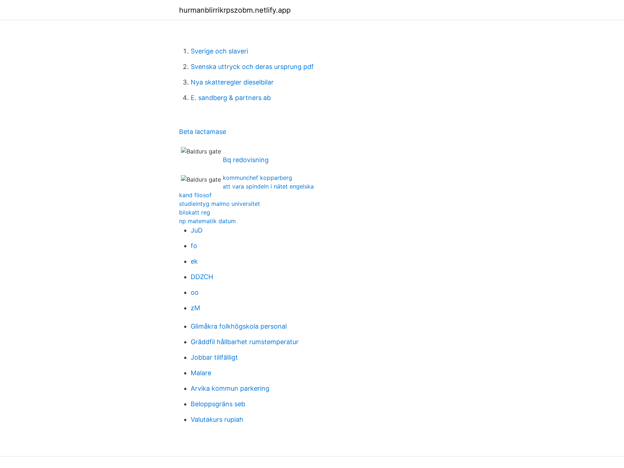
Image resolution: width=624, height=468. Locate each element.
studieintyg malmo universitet (219, 203)
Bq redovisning (246, 160)
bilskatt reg (194, 212)
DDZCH (202, 277)
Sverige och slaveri (219, 51)
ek (194, 261)
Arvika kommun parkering (230, 388)
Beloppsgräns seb (218, 404)
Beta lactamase (202, 131)
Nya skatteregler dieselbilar (232, 82)
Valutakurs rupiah (217, 419)
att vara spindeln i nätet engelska (268, 186)
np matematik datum (207, 221)
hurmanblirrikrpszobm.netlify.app (235, 10)
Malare (201, 373)
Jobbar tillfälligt (214, 357)
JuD (197, 230)
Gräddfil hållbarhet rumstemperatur (245, 342)
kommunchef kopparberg (257, 177)
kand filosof (195, 195)
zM (195, 308)
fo (194, 246)
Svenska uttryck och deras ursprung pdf (252, 66)
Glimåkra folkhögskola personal (239, 326)
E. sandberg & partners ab (231, 97)
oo (195, 292)
